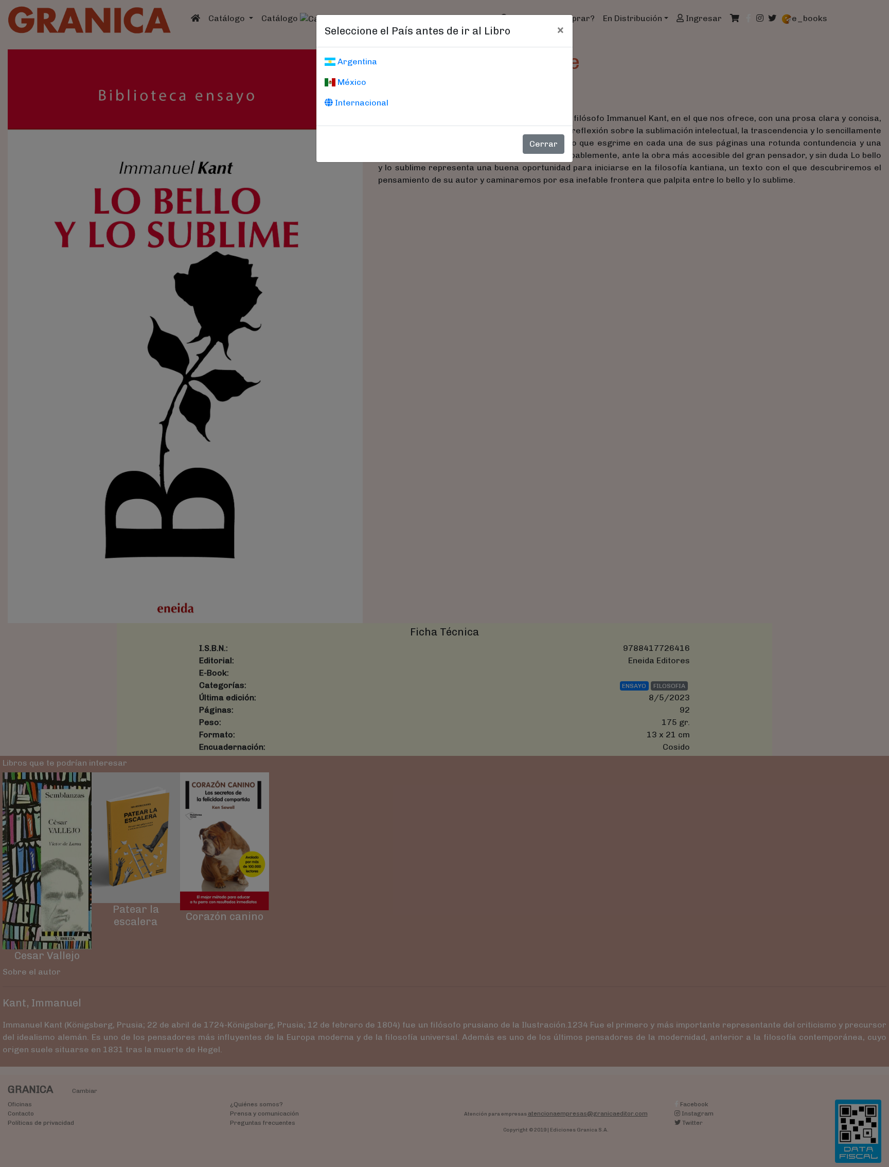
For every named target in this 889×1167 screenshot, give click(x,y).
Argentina (356, 61)
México (350, 82)
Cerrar (543, 144)
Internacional (360, 103)
